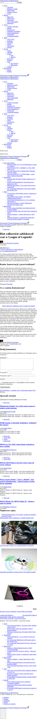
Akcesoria (10, 7)
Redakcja (6, 697)
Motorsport (10, 23)
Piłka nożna (14, 65)
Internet (9, 28)
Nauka (9, 50)
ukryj (7, 248)
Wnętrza (9, 47)
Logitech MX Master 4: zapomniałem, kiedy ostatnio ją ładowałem (12, 616)
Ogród (9, 44)
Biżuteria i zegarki (12, 9)
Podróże (9, 60)
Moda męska (10, 10)
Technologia (7, 635)
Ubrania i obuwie (12, 12)
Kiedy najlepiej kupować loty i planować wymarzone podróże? (18, 682)
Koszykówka (14, 63)
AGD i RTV (10, 39)
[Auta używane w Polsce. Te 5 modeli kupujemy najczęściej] (19, 533)
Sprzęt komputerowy (13, 33)
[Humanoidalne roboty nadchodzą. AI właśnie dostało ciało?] (19, 515)
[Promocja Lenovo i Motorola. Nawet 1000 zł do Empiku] (19, 593)
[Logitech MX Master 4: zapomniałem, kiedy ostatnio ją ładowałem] (30, 615)
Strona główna (4, 224)
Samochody (10, 20)
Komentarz (3, 357)
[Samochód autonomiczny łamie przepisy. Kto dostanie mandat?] (19, 560)
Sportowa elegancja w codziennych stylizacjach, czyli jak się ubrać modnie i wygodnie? (21, 218)
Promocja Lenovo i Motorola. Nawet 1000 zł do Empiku (16, 611)
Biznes (9, 70)
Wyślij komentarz (5, 387)
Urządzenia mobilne (13, 36)
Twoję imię (3, 372)
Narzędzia (10, 42)
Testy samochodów (12, 22)
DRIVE (6, 15)
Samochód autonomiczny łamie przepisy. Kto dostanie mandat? (18, 572)
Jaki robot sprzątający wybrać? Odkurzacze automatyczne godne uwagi (19, 203)
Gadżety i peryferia (12, 26)
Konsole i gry (11, 30)
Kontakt (6, 699)
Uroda (9, 13)
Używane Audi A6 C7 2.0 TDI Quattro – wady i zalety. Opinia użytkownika (21, 175)
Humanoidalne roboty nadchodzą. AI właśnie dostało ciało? (17, 518)
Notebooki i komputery (13, 31)
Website (2, 379)
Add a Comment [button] (4, 345)
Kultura (9, 54)
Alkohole (9, 52)
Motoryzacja (10, 18)
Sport (8, 62)
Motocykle (10, 17)
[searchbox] (8, 2)
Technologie (10, 34)
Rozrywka (10, 58)
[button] (3, 714)
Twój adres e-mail (5, 376)
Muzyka (13, 57)
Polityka (9, 71)
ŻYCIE (6, 49)
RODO (6, 702)
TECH (5, 25)
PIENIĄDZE (7, 68)
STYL (5, 5)
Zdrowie (9, 67)
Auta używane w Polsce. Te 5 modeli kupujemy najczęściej (17, 545)
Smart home (10, 46)
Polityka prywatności (10, 704)
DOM (5, 38)
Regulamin (7, 700)
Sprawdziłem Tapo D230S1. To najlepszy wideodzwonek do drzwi (19, 197)
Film (12, 55)
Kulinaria (9, 41)
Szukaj (19, 2)
